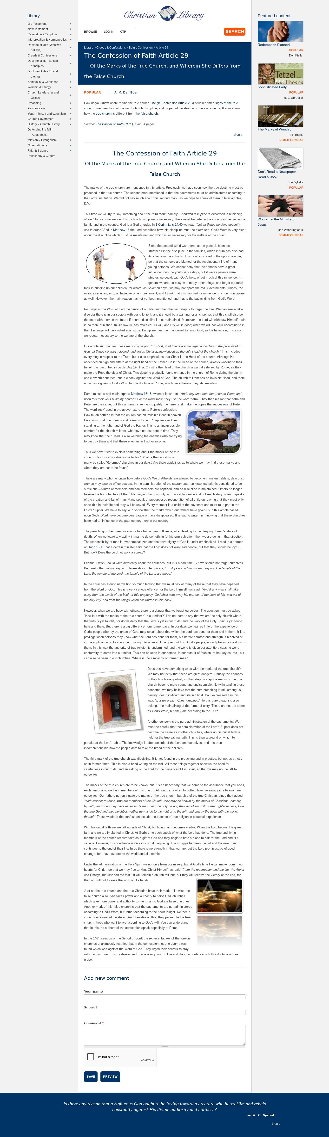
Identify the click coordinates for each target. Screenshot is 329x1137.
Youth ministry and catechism (48, 113)
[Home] (164, 13)
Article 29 (162, 47)
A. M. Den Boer (126, 92)
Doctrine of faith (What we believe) (45, 47)
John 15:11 (96, 547)
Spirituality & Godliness (44, 81)
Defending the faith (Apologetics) (41, 132)
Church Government (42, 118)
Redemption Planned (274, 45)
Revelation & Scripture (43, 34)
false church (149, 113)
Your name (93, 991)
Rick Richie (296, 134)
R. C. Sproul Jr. (293, 97)
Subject (90, 1007)
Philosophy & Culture (43, 155)
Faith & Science (39, 150)
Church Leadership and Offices (44, 95)
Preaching (35, 103)
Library (88, 47)
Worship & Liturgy (40, 87)
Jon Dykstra (295, 182)
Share (237, 135)
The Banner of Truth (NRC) (114, 124)
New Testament (39, 29)
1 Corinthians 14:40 (169, 224)
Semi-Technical (291, 140)
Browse (90, 31)
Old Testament (38, 23)
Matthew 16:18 (141, 394)
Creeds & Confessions (111, 47)
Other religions (38, 145)
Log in (108, 31)
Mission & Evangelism (43, 140)
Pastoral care (37, 108)
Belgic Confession (141, 47)
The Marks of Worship (274, 129)
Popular (92, 92)
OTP (123, 31)
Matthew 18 (121, 230)
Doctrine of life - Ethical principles (44, 63)
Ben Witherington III (290, 229)
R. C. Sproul (263, 1115)
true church (104, 113)
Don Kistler (296, 55)
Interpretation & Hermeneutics (48, 39)
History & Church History (45, 124)
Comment (94, 1023)
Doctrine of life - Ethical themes (44, 74)
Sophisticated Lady (272, 87)
